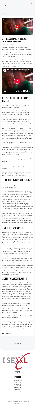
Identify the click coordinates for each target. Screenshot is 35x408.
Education (16, 382)
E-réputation (16, 381)
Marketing (16, 387)
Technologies (6, 45)
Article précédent (17, 339)
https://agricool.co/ (6, 333)
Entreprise (16, 384)
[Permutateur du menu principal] (31, 4)
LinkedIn (16, 386)
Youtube (16, 391)
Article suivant (17, 343)
